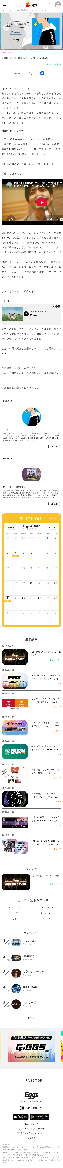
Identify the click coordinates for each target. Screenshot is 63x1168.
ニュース (46, 919)
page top (34, 1080)
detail (54, 446)
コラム (17, 913)
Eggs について (31, 1124)
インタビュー (17, 919)
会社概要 (31, 1138)
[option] (31, 1046)
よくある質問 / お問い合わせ (31, 1129)
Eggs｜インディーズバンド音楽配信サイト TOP (18, 10)
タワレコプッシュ (16, 907)
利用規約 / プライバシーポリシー (31, 1133)
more (31, 1018)
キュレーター (43, 10)
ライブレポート (46, 907)
